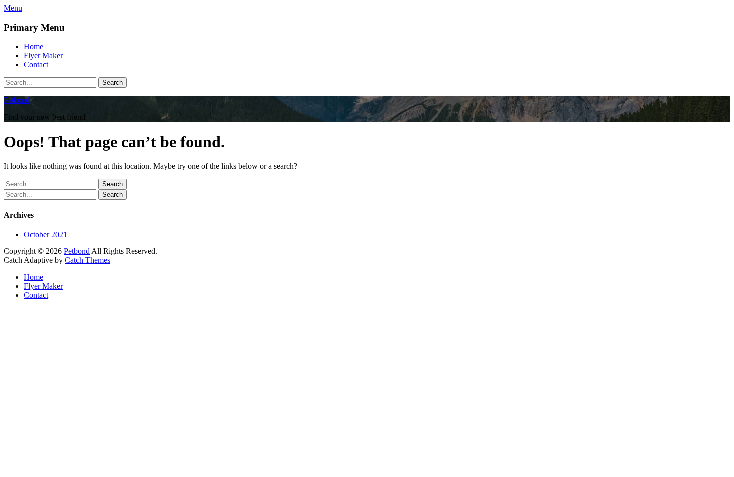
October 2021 (45, 234)
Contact (36, 64)
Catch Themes (87, 260)
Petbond (17, 100)
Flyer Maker (43, 55)
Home (33, 46)
